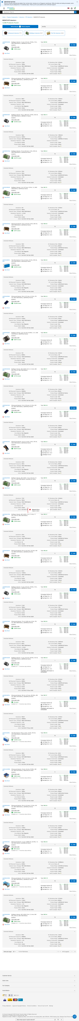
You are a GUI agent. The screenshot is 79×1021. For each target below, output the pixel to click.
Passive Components (12, 17)
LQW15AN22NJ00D (6, 442)
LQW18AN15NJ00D (6, 224)
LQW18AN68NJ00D (6, 79)
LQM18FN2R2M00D (6, 658)
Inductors (21, 17)
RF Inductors (29, 17)
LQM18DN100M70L (6, 115)
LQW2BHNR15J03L (6, 696)
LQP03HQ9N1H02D (6, 260)
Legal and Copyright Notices (19, 1005)
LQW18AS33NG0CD (6, 878)
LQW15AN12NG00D (6, 406)
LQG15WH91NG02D (6, 915)
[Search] (75, 12)
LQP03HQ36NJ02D (6, 733)
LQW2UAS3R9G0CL (6, 770)
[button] (4, 8)
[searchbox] (38, 12)
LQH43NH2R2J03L (6, 842)
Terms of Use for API (43, 1005)
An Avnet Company (7, 1014)
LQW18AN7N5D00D (6, 622)
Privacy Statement (6, 1005)
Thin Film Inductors (55, 33)
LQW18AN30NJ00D (6, 806)
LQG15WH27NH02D (6, 515)
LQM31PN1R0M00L (6, 333)
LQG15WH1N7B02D (6, 478)
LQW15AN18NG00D (6, 297)
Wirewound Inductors (13, 33)
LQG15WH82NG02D (6, 369)
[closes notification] (77, 2)
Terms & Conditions (31, 1005)
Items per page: (8, 951)
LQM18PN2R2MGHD (6, 42)
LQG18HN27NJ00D (6, 151)
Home (3, 17)
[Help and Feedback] (75, 1017)
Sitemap (51, 1005)
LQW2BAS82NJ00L (6, 551)
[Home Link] (13, 8)
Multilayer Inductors (35, 33)
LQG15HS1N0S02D (6, 188)
